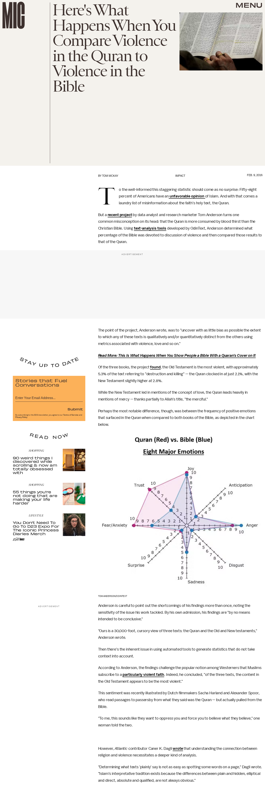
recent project (120, 215)
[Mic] (13, 15)
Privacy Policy (21, 417)
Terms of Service (70, 415)
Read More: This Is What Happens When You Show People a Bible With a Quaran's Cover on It (177, 355)
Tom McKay (110, 175)
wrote (178, 748)
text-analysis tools (150, 228)
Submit (75, 409)
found (155, 367)
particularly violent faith (143, 675)
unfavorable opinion (187, 196)
